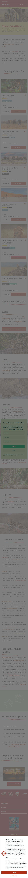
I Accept (14, 872)
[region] (14, 857)
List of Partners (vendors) (11, 869)
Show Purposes (14, 875)
